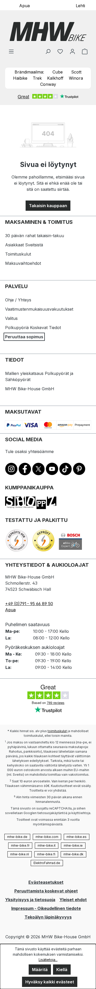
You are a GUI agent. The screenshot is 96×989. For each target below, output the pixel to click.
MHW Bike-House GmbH (29, 388)
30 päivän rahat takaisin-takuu (34, 235)
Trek (37, 78)
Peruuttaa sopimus (24, 336)
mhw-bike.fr (20, 845)
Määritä (40, 969)
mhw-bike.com (47, 837)
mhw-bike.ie (73, 845)
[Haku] (48, 51)
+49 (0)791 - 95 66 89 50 (29, 603)
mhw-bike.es (77, 837)
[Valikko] (11, 51)
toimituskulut (57, 731)
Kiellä (61, 969)
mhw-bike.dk (73, 854)
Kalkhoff (55, 78)
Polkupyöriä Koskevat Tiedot (33, 327)
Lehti (80, 5)
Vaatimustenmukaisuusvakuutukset (39, 309)
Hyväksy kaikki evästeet (49, 981)
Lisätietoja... (48, 960)
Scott (76, 72)
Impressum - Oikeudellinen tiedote (46, 908)
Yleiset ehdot (73, 899)
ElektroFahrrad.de (47, 863)
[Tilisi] (72, 51)
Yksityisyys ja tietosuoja (30, 899)
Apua (24, 5)
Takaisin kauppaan (48, 205)
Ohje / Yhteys (18, 299)
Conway (48, 84)
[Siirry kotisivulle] (48, 31)
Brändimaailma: (29, 72)
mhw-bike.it (47, 845)
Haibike (20, 78)
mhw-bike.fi (46, 854)
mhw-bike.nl (19, 854)
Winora (76, 78)
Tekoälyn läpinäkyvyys (48, 917)
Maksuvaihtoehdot (23, 263)
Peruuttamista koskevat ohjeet (46, 890)
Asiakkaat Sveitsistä (24, 244)
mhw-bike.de (17, 837)
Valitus (11, 318)
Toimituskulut (18, 254)
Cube (57, 72)
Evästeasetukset (45, 882)
